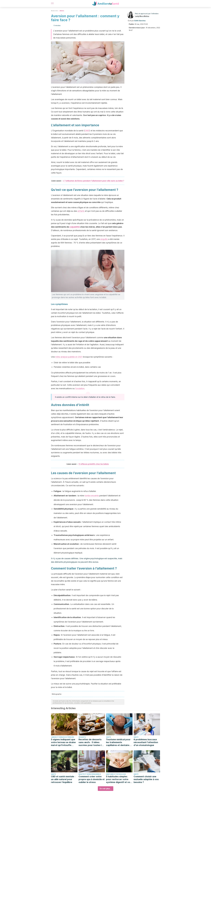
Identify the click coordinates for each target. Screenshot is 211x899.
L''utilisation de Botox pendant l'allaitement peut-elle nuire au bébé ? (93, 181)
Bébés (62, 11)
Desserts (82, 737)
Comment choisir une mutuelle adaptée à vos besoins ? (146, 779)
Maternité (54, 11)
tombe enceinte (92, 495)
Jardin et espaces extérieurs (62, 737)
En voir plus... (105, 788)
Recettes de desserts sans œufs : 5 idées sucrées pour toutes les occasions (91, 742)
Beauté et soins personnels (90, 774)
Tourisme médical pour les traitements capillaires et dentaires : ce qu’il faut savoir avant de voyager (119, 742)
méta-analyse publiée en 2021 (68, 357)
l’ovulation (79, 388)
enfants (81, 211)
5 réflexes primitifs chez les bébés (94, 464)
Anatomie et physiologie (116, 774)
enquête (104, 239)
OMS (87, 130)
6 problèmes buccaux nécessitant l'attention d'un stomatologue (146, 742)
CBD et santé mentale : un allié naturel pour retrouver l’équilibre (63, 779)
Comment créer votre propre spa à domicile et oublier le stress (92, 779)
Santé (108, 737)
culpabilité (74, 227)
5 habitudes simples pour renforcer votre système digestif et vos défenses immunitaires (118, 779)
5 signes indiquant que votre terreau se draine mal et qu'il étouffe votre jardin (63, 742)
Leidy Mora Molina (142, 16)
